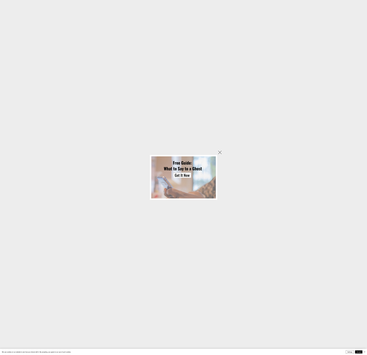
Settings (349, 352)
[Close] (365, 351)
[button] (220, 152)
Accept (359, 352)
